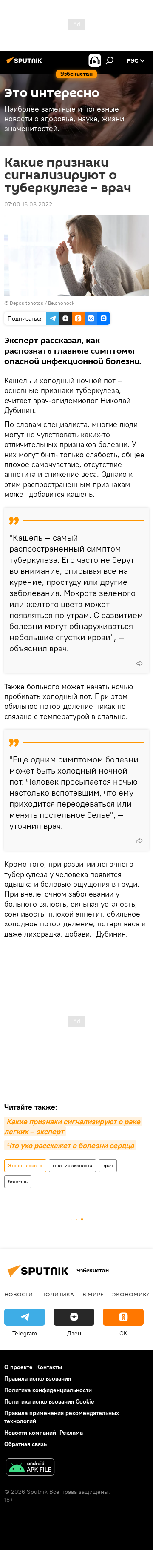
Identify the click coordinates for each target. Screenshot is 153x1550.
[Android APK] (30, 1468)
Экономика (131, 1294)
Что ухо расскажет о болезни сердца (70, 1145)
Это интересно (25, 1165)
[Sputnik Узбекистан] (25, 64)
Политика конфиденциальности (48, 1390)
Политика (57, 1294)
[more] (138, 663)
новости (18, 1294)
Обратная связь (25, 1444)
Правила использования (37, 1378)
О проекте (18, 1367)
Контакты (49, 1367)
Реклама (71, 1432)
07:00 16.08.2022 (28, 204)
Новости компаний (30, 1432)
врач (107, 1165)
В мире (93, 1294)
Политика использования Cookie (49, 1401)
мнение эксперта (72, 1165)
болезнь (18, 1181)
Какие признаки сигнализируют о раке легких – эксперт (73, 1126)
